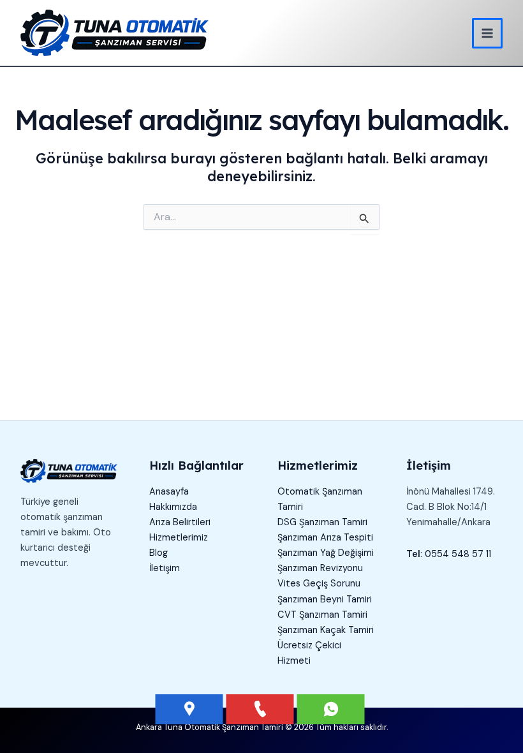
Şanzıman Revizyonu (320, 568)
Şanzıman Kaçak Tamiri (325, 630)
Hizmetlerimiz (178, 538)
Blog (158, 553)
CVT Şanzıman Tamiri (322, 615)
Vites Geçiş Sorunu (318, 584)
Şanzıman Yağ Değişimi (325, 553)
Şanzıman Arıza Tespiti (325, 538)
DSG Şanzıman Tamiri (322, 522)
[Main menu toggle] (487, 33)
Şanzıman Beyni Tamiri (324, 599)
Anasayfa (169, 492)
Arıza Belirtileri (179, 522)
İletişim (164, 568)
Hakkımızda (173, 507)
